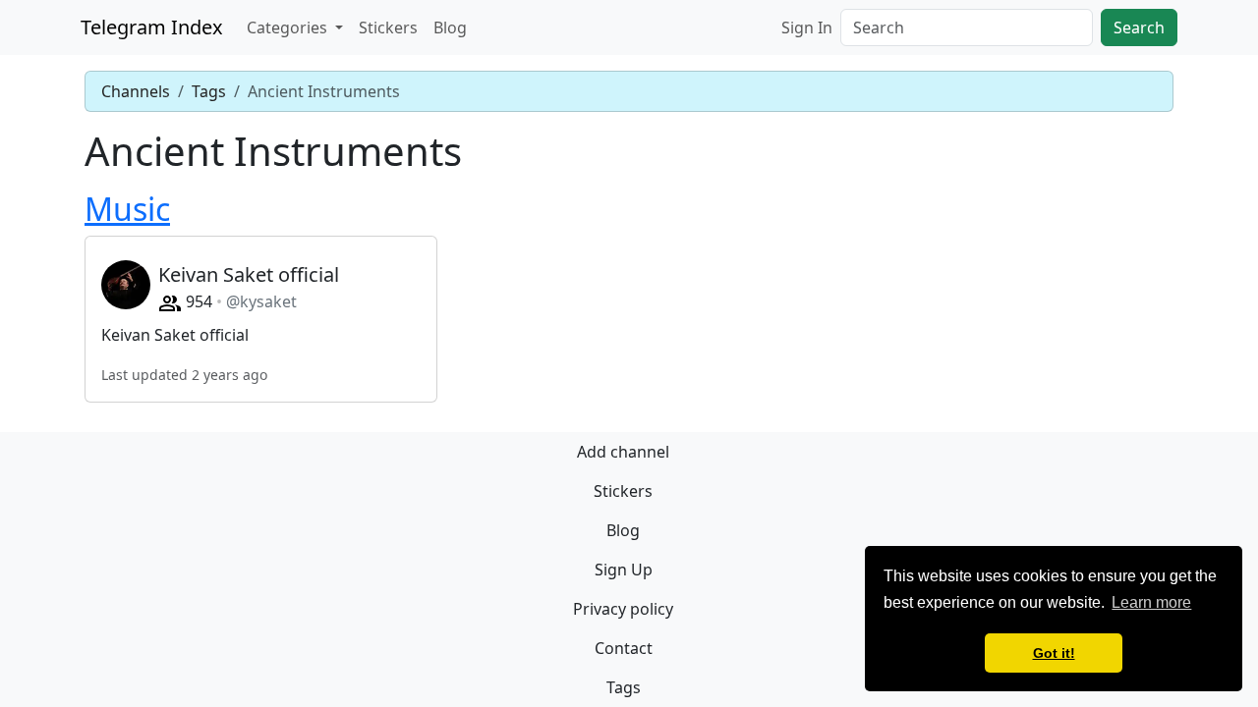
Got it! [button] (1054, 653)
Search (1139, 27)
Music (127, 209)
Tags (209, 91)
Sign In (806, 27)
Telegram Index (152, 27)
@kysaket (261, 301)
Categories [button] (289, 27)
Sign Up (624, 569)
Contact (624, 648)
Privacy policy (623, 609)
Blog (450, 27)
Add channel (623, 451)
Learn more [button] (1151, 602)
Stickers (388, 27)
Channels (135, 91)
